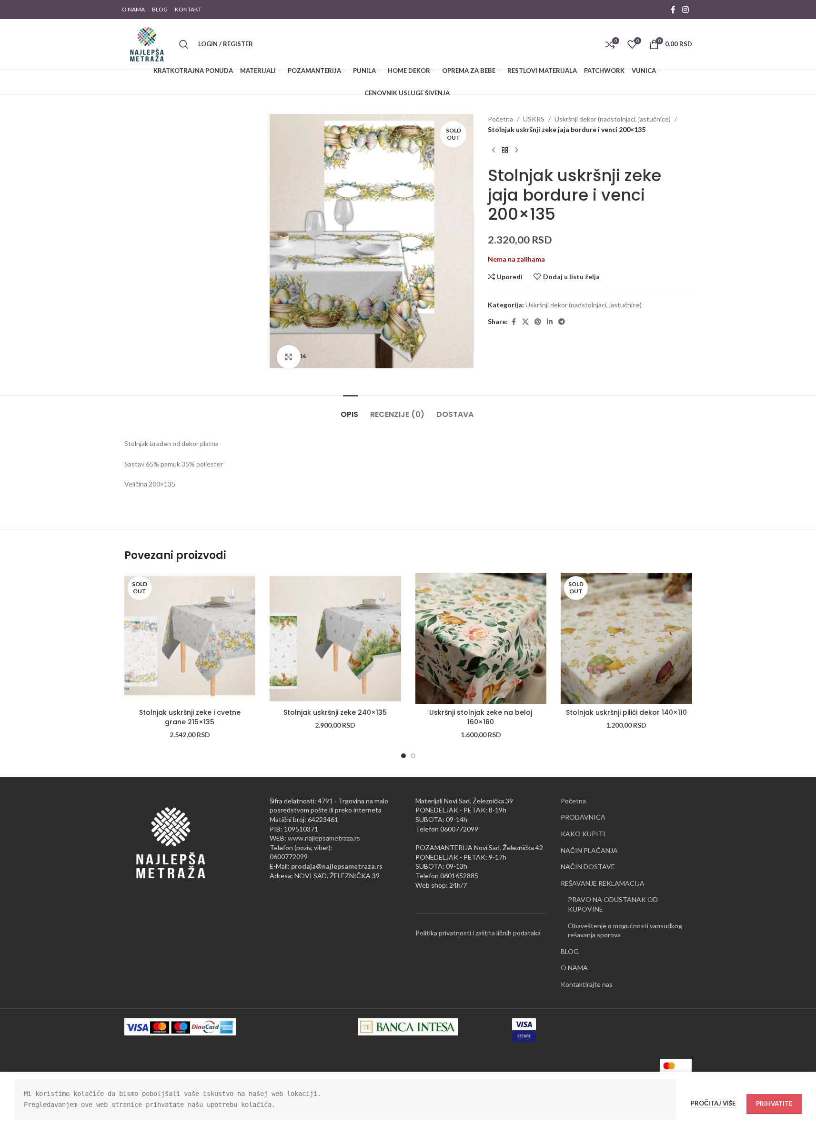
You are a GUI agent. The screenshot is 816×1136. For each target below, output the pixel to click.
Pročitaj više (714, 1103)
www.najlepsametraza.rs (324, 838)
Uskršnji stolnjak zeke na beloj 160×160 (480, 717)
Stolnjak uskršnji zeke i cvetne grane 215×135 (190, 717)
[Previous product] (493, 150)
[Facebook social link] (673, 9)
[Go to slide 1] (403, 755)
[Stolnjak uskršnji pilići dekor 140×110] (626, 638)
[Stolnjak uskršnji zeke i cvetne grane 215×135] (190, 638)
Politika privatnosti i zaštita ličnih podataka (478, 933)
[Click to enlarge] (289, 357)
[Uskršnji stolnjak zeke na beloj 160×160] (481, 638)
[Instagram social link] (685, 9)
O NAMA (574, 968)
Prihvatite (774, 1103)
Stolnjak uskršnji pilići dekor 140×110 (626, 712)
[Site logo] (147, 43)
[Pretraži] (183, 44)
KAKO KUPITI (583, 834)
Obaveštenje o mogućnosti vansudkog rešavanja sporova (625, 930)
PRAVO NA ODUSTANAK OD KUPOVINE (613, 904)
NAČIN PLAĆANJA (589, 850)
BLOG (570, 951)
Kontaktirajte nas (587, 984)
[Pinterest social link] (538, 321)
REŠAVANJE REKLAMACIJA (603, 883)
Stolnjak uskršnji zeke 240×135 (335, 712)
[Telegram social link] (561, 321)
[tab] (350, 409)
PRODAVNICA (583, 817)
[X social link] (525, 321)
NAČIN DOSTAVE (588, 866)
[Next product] (516, 150)
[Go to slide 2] (413, 755)
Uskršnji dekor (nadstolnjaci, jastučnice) (612, 119)
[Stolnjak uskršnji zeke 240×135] (335, 638)
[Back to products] (505, 150)
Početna (500, 119)
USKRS (533, 119)
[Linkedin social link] (549, 321)
